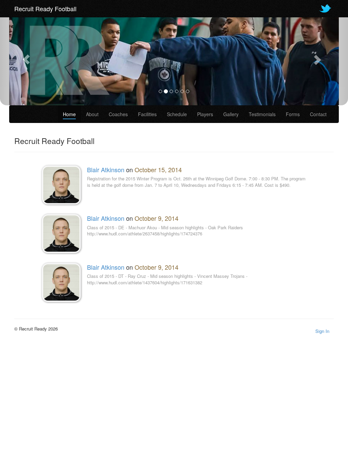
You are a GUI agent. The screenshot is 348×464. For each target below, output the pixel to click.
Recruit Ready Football (45, 8)
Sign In (322, 331)
